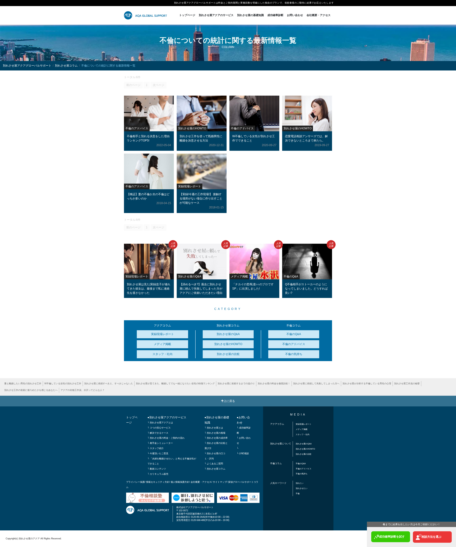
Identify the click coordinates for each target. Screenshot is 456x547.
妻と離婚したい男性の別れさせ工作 (22, 383)
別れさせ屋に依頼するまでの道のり (236, 383)
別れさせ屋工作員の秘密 (407, 383)
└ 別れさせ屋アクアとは (160, 422)
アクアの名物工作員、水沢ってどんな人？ (83, 390)
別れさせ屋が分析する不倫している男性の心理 (367, 383)
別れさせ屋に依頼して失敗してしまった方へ (316, 383)
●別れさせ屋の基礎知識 (216, 420)
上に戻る (229, 400)
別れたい (300, 483)
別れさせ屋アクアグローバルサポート (27, 65)
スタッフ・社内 (162, 354)
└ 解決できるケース (157, 433)
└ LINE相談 (243, 453)
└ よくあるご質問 (213, 463)
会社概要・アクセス (319, 15)
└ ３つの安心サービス (159, 427)
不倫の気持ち (293, 354)
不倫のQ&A (293, 334)
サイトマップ (220, 482)
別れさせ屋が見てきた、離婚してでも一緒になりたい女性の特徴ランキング (175, 383)
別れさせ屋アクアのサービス (216, 15)
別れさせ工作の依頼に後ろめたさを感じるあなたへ (31, 390)
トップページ (187, 15)
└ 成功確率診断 (244, 430)
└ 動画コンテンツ (156, 468)
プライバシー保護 (135, 482)
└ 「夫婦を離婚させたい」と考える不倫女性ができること (171, 461)
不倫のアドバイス (293, 344)
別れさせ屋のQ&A (228, 334)
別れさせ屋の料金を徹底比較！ (274, 383)
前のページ (133, 85)
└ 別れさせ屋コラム (214, 468)
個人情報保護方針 (180, 482)
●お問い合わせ (243, 420)
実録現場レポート (162, 334)
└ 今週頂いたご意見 (157, 453)
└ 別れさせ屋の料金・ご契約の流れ (166, 438)
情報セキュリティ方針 (157, 482)
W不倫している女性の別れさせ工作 (62, 383)
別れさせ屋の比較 (228, 354)
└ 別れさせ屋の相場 (214, 433)
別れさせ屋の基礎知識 (250, 15)
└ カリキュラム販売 (157, 474)
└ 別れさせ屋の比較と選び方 (216, 446)
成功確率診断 (275, 15)
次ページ (158, 85)
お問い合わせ (295, 15)
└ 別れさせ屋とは (213, 427)
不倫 (298, 493)
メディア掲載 (162, 344)
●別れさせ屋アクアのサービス (166, 417)
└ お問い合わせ (244, 440)
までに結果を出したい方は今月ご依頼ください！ (411, 524)
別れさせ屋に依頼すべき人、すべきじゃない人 (108, 383)
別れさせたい (301, 488)
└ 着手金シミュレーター (160, 443)
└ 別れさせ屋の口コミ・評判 (214, 456)
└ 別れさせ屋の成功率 (216, 438)
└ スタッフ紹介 (155, 448)
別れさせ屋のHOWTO (228, 344)
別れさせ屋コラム (66, 65)
